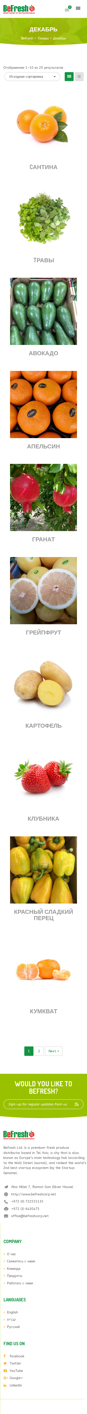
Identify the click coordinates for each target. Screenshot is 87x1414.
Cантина (44, 166)
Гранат (43, 539)
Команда (13, 1269)
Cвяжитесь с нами (21, 1261)
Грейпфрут (43, 632)
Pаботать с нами (20, 1283)
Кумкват (43, 1011)
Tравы (43, 260)
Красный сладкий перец (43, 915)
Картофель (43, 725)
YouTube (16, 1371)
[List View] (79, 76)
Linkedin (16, 1385)
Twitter (15, 1363)
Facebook (17, 1356)
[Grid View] (69, 76)
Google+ (16, 1378)
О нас (11, 1254)
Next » (53, 1051)
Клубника (43, 818)
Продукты (14, 1276)
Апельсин (43, 446)
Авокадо (43, 353)
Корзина (67, 9)
